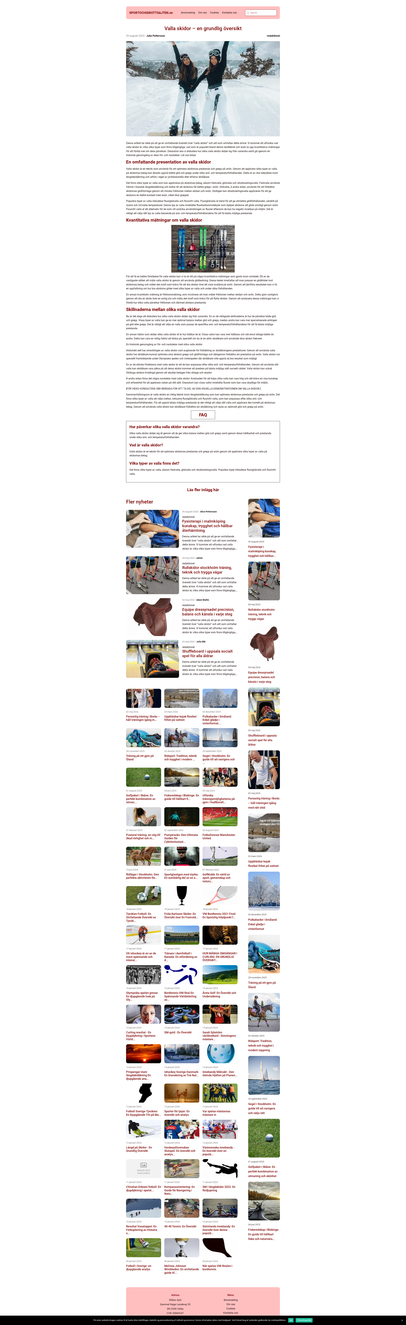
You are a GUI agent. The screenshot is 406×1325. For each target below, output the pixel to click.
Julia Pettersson (155, 35)
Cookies (214, 12)
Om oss (202, 12)
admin (199, 558)
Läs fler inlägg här (203, 489)
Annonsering (188, 12)
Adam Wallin (202, 600)
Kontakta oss (229, 12)
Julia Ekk (200, 641)
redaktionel (273, 35)
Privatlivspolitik (304, 1320)
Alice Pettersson (208, 511)
